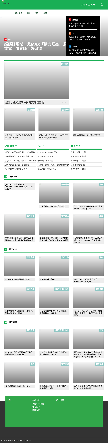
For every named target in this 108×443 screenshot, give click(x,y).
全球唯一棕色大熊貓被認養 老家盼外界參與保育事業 (88, 207)
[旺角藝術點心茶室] (54, 266)
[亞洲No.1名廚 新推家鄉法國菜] (19, 266)
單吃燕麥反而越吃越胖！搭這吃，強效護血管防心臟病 (19, 312)
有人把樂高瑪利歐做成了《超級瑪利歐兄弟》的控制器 (27, 169)
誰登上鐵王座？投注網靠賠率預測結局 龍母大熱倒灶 (88, 387)
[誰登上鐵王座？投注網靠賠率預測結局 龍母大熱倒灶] (88, 372)
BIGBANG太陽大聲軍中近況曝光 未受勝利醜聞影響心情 (19, 353)
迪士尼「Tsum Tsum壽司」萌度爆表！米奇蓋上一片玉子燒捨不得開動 (88, 313)
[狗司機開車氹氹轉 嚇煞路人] (19, 372)
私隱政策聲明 (38, 403)
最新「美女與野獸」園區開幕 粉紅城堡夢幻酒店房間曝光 (29, 165)
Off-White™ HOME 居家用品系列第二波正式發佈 (58, 152)
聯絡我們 (36, 400)
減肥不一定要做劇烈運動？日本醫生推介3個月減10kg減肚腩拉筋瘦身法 (34, 152)
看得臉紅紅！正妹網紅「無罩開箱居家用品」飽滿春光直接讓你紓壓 (54, 239)
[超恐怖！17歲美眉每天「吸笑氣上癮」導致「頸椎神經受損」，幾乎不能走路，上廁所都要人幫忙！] (88, 339)
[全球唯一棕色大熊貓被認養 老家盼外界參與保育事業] (88, 193)
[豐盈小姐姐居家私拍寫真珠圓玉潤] (36, 80)
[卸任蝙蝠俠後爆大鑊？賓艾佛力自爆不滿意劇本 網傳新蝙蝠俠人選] (19, 224)
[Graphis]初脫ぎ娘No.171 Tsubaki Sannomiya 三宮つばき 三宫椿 (19, 186)
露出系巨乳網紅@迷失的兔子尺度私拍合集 (55, 169)
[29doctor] (7, 5)
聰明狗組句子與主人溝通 (81, 169)
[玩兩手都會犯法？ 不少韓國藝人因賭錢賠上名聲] (54, 372)
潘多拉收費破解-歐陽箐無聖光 (52, 206)
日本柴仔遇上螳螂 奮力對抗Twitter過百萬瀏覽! (85, 280)
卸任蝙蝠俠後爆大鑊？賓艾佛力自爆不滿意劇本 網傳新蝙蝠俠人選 (32, 156)
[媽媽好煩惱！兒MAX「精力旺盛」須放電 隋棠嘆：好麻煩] (54, 36)
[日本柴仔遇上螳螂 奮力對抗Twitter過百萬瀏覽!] (88, 266)
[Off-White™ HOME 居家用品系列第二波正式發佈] (19, 119)
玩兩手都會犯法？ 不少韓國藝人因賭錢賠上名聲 (54, 387)
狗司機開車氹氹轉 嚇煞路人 (17, 386)
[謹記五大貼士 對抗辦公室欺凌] (88, 119)
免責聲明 (36, 407)
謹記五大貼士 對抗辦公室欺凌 (86, 135)
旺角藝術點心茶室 (47, 279)
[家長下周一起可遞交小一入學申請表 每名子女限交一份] (53, 119)
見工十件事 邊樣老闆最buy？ (84, 160)
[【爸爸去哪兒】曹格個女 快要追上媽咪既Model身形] (54, 297)
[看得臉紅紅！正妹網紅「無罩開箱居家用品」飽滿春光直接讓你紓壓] (54, 224)
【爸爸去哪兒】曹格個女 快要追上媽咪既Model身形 (53, 312)
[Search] (102, 4)
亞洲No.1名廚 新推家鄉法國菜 (18, 279)
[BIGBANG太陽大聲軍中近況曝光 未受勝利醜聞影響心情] (19, 339)
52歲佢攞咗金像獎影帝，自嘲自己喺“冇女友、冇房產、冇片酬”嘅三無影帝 (88, 240)
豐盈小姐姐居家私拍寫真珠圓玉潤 (24, 102)
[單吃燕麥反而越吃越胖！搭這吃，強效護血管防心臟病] (19, 297)
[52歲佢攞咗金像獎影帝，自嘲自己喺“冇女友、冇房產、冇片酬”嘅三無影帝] (88, 224)
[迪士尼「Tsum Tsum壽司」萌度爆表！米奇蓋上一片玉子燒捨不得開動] (88, 297)
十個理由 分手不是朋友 (47, 160)
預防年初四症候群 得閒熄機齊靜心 (86, 156)
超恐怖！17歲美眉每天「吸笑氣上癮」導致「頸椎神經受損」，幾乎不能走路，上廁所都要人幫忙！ (88, 354)
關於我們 (36, 410)
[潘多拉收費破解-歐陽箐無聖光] (54, 193)
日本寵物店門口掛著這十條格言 (50, 156)
